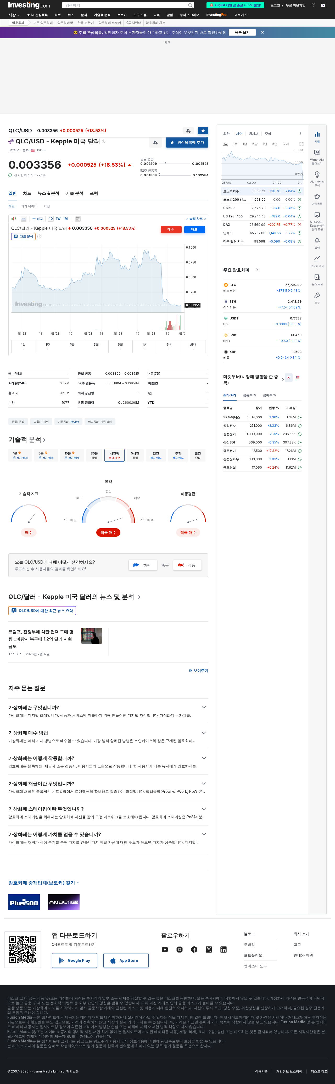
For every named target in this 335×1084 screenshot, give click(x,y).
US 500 (228, 208)
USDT (234, 318)
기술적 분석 (24, 439)
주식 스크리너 (189, 15)
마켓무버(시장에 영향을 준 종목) (250, 379)
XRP (233, 352)
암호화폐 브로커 (109, 23)
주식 (268, 134)
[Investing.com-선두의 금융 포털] (29, 5)
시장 (47, 206)
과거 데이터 (29, 206)
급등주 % (249, 395)
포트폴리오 (253, 955)
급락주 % (269, 395)
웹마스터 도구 (255, 966)
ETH (233, 302)
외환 (226, 134)
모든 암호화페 (43, 23)
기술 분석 (74, 193)
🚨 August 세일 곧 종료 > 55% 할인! (235, 5)
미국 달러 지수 (233, 241)
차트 (27, 193)
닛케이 (228, 233)
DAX (226, 225)
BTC (233, 285)
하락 (147, 565)
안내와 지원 (303, 955)
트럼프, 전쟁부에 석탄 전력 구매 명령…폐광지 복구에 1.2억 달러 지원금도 (41, 639)
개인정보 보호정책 (289, 1071)
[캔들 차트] (13, 219)
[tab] (20, 455)
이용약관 (261, 1071)
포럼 (94, 193)
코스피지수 (231, 191)
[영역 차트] (23, 219)
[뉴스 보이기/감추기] (78, 219)
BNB (233, 335)
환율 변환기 (85, 23)
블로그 (249, 933)
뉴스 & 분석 (48, 193)
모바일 (249, 944)
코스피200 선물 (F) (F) (239, 199)
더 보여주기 (198, 670)
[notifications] (314, 4)
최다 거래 (230, 395)
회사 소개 (301, 933)
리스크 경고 (319, 1071)
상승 (191, 565)
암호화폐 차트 (155, 23)
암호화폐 (18, 23)
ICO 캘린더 (133, 23)
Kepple (74, 421)
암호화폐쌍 (65, 23)
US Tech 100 (233, 216)
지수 (239, 134)
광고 (297, 944)
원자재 (253, 134)
